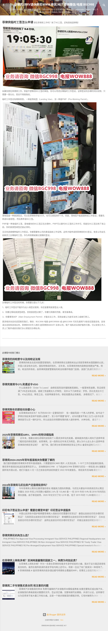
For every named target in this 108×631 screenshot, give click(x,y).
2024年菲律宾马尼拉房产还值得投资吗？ (25, 485)
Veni (61, 620)
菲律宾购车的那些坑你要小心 (18, 409)
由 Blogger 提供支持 (55, 614)
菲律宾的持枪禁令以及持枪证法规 (21, 359)
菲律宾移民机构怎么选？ (16, 535)
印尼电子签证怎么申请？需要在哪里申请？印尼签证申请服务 (36, 510)
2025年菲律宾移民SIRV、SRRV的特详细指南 (28, 434)
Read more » (99, 375)
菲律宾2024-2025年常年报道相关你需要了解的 (28, 460)
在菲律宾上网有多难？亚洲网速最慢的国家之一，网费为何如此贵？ (40, 560)
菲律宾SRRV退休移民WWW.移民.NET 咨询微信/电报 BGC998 (54, 4)
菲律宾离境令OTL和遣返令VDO (20, 384)
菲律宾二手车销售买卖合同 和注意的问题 (25, 585)
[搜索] (104, 5)
